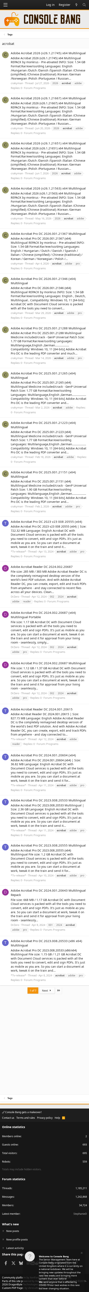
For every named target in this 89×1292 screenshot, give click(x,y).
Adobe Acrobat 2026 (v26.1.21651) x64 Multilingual (48, 143)
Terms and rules (25, 1118)
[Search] (84, 4)
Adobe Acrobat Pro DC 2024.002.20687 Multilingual (48, 663)
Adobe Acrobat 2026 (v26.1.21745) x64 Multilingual (48, 53)
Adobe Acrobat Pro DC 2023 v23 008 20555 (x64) (46, 521)
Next (45, 990)
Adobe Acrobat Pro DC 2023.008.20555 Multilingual (48, 845)
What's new (10, 1224)
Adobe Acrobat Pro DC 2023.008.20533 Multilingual (48, 800)
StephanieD (80, 1214)
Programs (40, 88)
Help (57, 1118)
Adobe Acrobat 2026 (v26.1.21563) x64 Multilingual (48, 188)
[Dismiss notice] (81, 1253)
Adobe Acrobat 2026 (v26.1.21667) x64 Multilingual (48, 98)
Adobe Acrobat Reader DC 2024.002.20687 (42, 567)
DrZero (15, 596)
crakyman (17, 83)
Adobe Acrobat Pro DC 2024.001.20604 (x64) (43, 755)
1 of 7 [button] (33, 990)
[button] (5, 5)
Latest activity (15, 1248)
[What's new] (76, 4)
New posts (12, 1231)
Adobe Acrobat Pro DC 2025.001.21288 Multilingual (48, 328)
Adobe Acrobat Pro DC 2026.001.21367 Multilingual (48, 233)
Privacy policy (45, 1118)
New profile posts (17, 1239)
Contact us (8, 1118)
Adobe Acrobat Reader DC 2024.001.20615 (42, 709)
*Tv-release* (18, 551)
